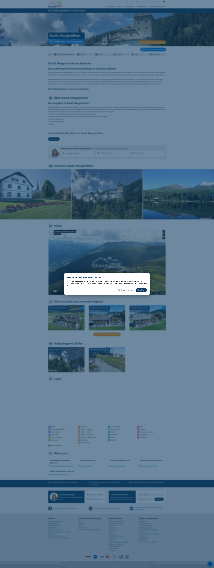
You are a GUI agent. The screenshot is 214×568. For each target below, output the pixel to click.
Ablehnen (121, 290)
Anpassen (130, 290)
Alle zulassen (141, 290)
